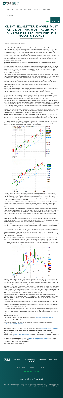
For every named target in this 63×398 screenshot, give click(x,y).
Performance (27, 9)
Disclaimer (43, 367)
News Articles (46, 9)
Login (47, 21)
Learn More (19, 9)
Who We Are (10, 9)
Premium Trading (30, 359)
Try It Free (55, 21)
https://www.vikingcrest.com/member (37, 338)
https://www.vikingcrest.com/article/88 (22, 334)
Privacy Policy (33, 367)
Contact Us (10, 15)
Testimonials (37, 9)
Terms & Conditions (22, 367)
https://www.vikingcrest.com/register (44, 317)
